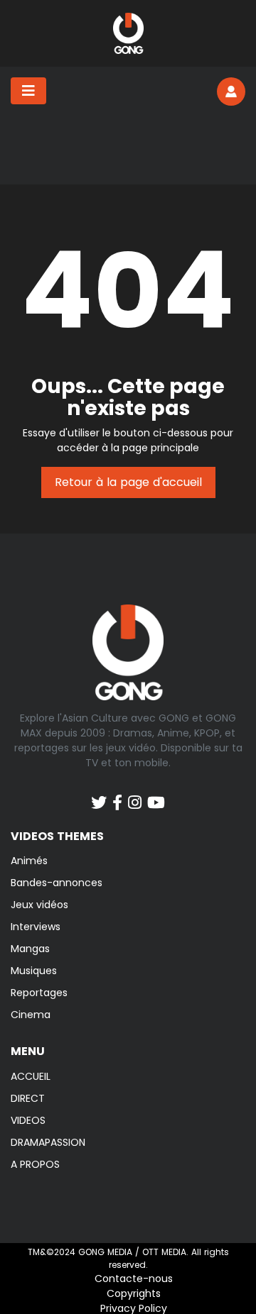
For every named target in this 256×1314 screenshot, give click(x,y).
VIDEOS (28, 1120)
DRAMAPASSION (48, 1142)
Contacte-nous (134, 1278)
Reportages (39, 993)
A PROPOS (35, 1164)
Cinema (30, 1014)
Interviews (35, 927)
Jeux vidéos (39, 905)
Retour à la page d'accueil (128, 482)
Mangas (30, 949)
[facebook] (117, 795)
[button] (231, 91)
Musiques (34, 971)
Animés (29, 861)
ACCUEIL (30, 1076)
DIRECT (28, 1098)
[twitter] (99, 795)
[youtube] (156, 795)
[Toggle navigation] (28, 90)
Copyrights (134, 1293)
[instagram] (135, 795)
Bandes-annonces (56, 883)
